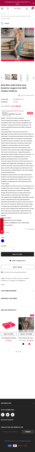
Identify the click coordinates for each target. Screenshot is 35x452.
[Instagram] (12, 414)
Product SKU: (4, 99)
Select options (26, 334)
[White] (26, 344)
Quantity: (4, 246)
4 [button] (20, 351)
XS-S (7, 232)
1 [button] (14, 351)
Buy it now (17, 267)
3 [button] (18, 351)
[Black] (23, 344)
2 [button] (16, 351)
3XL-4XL (30, 331)
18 (4, 272)
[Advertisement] (17, 370)
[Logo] (17, 8)
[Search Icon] (8, 9)
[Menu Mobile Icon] (2, 8)
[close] (33, 3)
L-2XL (25, 331)
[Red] (29, 344)
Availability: (4, 102)
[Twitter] (7, 414)
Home (2, 14)
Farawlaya (9, 225)
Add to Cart (9, 334)
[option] (17, 44)
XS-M (20, 331)
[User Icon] (27, 9)
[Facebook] (2, 414)
